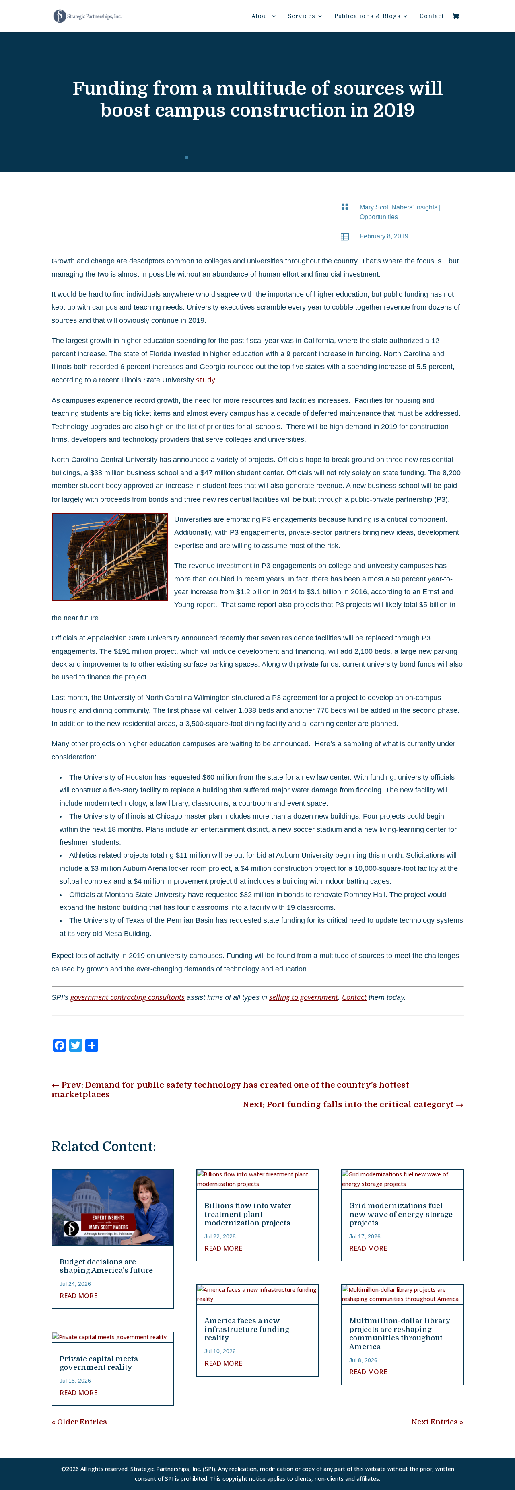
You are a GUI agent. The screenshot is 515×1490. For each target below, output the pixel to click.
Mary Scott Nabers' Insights (398, 207)
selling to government (303, 997)
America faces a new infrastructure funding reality (246, 1329)
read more (78, 1295)
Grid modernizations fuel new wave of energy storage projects (401, 1214)
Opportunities (379, 216)
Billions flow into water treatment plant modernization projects (248, 1214)
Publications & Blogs (367, 16)
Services (301, 16)
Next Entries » (437, 1422)
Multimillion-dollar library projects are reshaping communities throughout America (400, 1334)
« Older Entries (79, 1422)
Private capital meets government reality (99, 1363)
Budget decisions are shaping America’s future (106, 1266)
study (205, 379)
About (260, 16)
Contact (432, 16)
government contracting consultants (127, 997)
